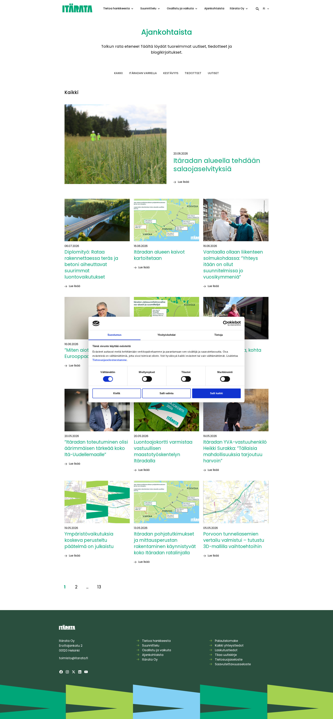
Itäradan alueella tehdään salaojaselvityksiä (216, 164)
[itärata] (77, 8)
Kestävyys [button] (170, 73)
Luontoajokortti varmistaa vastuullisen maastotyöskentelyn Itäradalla (163, 451)
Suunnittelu (148, 8)
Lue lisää (183, 182)
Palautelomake (226, 641)
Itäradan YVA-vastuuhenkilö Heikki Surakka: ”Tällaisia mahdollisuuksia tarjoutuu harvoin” (235, 451)
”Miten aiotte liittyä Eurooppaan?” (86, 353)
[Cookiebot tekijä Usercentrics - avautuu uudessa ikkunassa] (225, 323)
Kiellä (116, 393)
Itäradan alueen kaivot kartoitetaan (159, 255)
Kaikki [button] (118, 73)
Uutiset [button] (213, 73)
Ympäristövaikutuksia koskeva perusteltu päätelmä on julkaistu (90, 540)
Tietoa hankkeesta (116, 8)
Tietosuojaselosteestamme (109, 359)
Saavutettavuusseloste (233, 664)
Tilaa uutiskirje (226, 655)
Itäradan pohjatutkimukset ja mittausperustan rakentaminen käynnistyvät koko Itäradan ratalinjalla (165, 543)
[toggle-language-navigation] (268, 8)
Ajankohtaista (214, 8)
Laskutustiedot (226, 650)
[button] (132, 9)
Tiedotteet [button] (193, 73)
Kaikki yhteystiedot (229, 645)
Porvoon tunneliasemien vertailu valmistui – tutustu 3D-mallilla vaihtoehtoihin (233, 540)
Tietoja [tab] (218, 334)
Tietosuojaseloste (228, 659)
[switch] (147, 379)
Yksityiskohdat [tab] (166, 334)
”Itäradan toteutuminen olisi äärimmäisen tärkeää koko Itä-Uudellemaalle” (96, 448)
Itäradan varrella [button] (143, 73)
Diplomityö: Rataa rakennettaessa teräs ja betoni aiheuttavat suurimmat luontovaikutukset (91, 264)
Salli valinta (166, 393)
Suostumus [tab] (115, 334)
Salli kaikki (216, 393)
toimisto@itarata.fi (73, 658)
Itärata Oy (237, 8)
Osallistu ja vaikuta (180, 8)
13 (99, 587)
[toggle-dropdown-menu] (132, 9)
